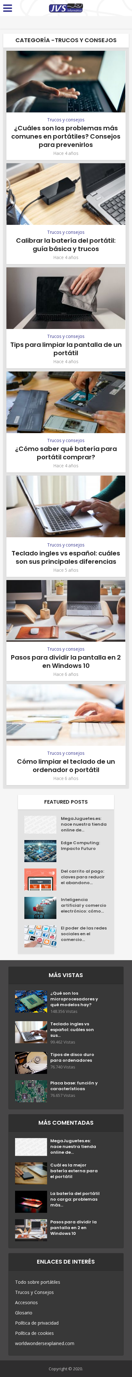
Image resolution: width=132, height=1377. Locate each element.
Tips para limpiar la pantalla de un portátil (66, 348)
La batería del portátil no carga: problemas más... (75, 1199)
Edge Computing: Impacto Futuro (80, 846)
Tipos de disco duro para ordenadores (72, 1057)
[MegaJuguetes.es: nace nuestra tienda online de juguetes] (42, 825)
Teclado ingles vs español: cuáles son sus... (72, 1029)
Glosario (23, 1313)
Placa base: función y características (74, 1086)
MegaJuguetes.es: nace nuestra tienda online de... (84, 824)
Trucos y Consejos (34, 1292)
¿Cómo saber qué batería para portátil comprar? (66, 453)
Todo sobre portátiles (37, 1282)
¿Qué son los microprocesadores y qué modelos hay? (74, 999)
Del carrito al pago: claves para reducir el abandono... (83, 877)
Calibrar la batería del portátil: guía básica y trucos (66, 244)
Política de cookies (34, 1333)
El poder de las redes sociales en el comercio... (84, 934)
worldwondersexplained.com (44, 1343)
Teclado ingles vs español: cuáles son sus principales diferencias (66, 557)
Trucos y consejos (66, 120)
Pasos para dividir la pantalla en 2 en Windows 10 (66, 661)
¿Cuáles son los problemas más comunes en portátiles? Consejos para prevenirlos (65, 136)
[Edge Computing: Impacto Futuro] (42, 851)
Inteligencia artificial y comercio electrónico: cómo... (83, 905)
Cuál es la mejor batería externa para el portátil (74, 1171)
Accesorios (26, 1302)
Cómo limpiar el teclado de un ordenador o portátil (66, 765)
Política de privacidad (37, 1323)
